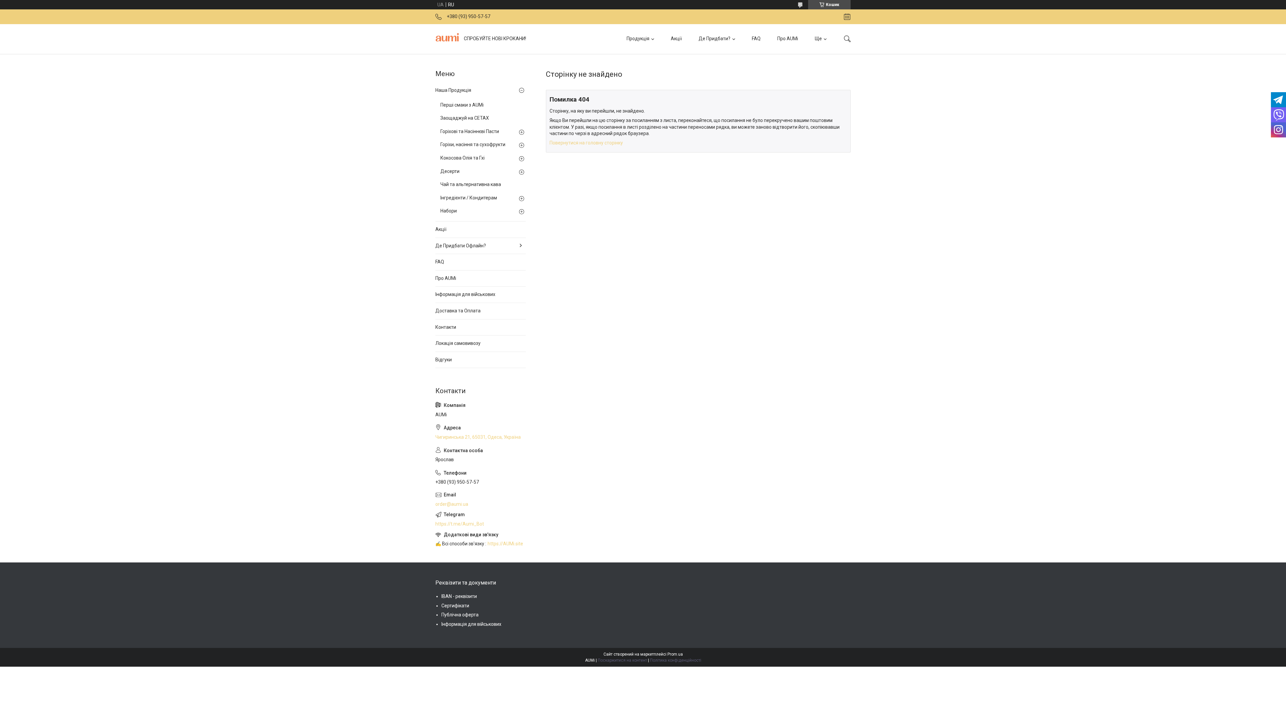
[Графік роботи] (847, 16)
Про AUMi (787, 38)
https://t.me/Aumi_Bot (459, 524)
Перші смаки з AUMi (462, 105)
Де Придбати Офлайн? (460, 245)
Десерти (449, 171)
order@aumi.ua (451, 504)
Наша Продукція (453, 90)
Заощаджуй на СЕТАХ (464, 118)
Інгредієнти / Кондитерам (468, 197)
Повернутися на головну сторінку (586, 142)
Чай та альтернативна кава (470, 184)
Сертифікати (455, 605)
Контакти (445, 327)
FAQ (756, 38)
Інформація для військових (465, 294)
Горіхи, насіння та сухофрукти (472, 144)
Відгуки (443, 359)
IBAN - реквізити (459, 596)
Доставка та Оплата (458, 310)
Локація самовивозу (458, 343)
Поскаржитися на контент (622, 660)
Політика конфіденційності (675, 660)
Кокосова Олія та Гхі (462, 158)
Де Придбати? (714, 38)
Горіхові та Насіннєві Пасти (469, 131)
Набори (448, 211)
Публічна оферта (460, 614)
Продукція (638, 38)
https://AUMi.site (505, 543)
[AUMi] (447, 39)
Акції (676, 38)
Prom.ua (675, 654)
